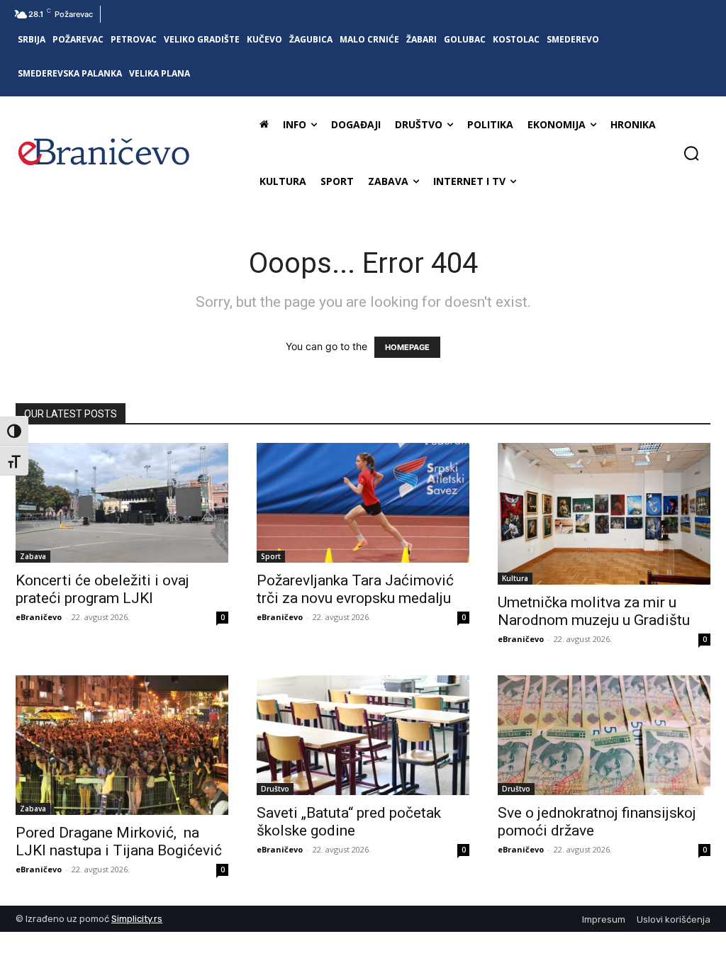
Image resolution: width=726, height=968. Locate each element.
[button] (691, 153)
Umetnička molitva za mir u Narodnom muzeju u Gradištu (597, 611)
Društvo (275, 789)
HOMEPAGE (407, 347)
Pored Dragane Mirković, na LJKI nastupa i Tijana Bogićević (119, 841)
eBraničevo (39, 617)
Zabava (33, 556)
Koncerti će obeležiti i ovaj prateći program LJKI (102, 589)
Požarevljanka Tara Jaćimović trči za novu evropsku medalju (355, 589)
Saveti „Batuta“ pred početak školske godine (349, 821)
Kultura (515, 578)
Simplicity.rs (136, 918)
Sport (271, 556)
